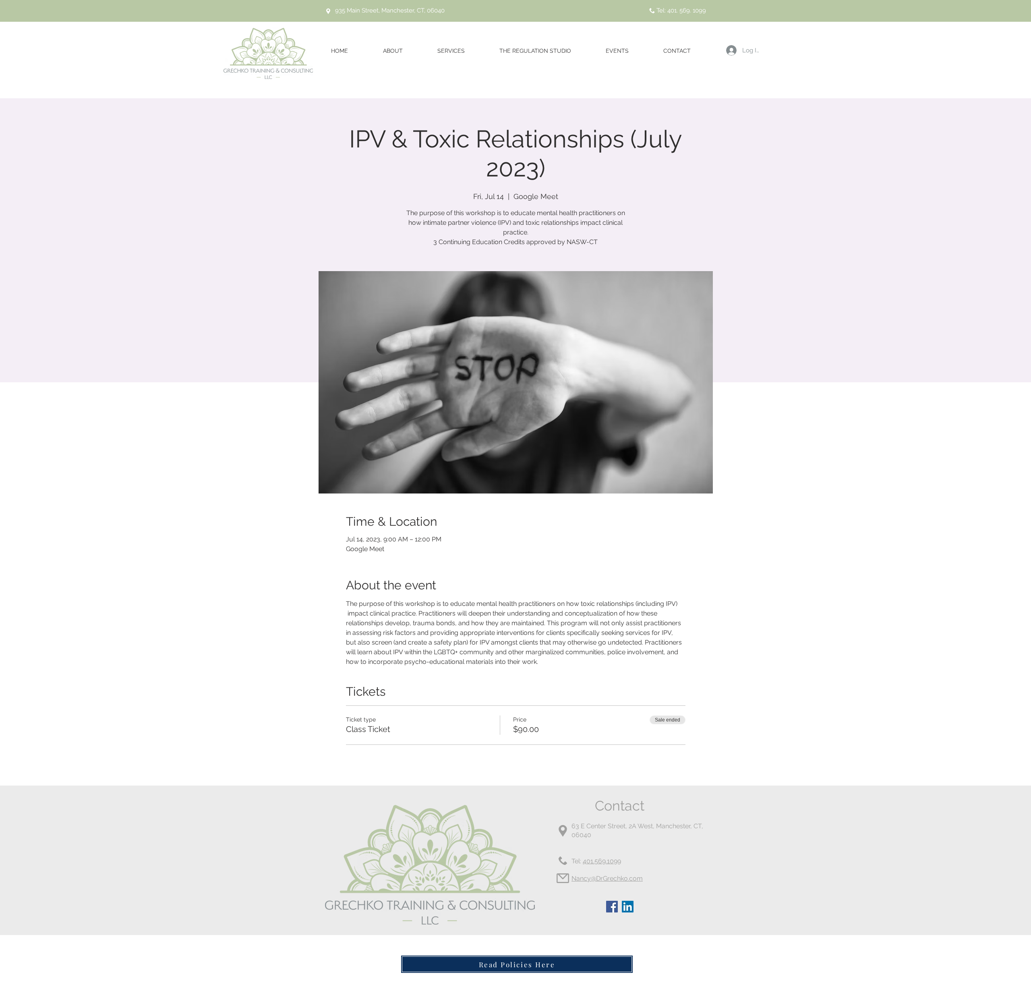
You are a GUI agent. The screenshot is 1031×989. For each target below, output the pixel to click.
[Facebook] (612, 906)
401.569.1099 (602, 861)
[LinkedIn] (628, 906)
